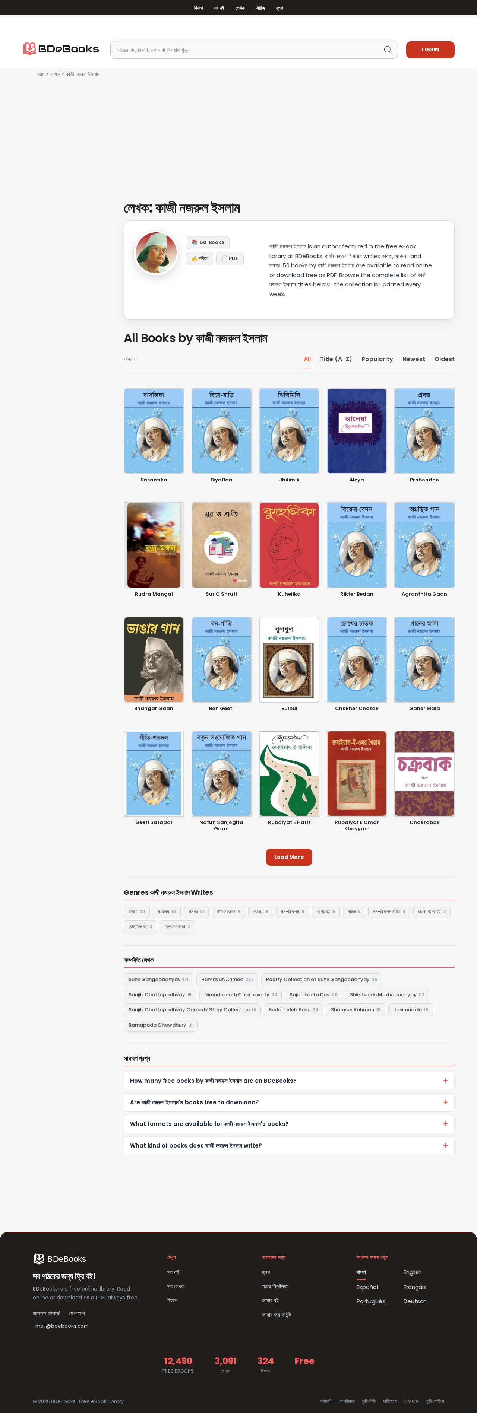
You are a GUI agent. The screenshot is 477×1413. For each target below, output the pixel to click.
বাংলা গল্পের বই (432, 911)
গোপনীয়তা (347, 1401)
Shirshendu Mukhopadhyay (387, 994)
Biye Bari (222, 480)
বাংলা (361, 1272)
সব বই (219, 8)
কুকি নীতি (369, 1401)
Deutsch (415, 1301)
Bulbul (289, 709)
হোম (40, 74)
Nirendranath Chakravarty (240, 994)
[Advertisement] (238, 134)
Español (367, 1287)
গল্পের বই (326, 911)
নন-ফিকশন (292, 911)
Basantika (153, 480)
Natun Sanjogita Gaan (221, 826)
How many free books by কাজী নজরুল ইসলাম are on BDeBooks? (213, 1081)
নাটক (354, 911)
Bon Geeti (221, 709)
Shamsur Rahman (355, 1009)
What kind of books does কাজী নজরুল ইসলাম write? (196, 1145)
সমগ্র (196, 911)
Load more (289, 857)
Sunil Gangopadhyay (159, 979)
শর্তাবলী (325, 1401)
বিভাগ (198, 8)
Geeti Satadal (153, 823)
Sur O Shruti (221, 594)
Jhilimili (289, 480)
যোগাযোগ (77, 1313)
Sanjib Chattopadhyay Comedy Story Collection (192, 1009)
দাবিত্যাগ (390, 1401)
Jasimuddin (410, 1009)
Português (371, 1301)
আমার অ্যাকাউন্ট (276, 1314)
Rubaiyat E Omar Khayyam (357, 826)
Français (415, 1287)
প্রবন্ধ (260, 911)
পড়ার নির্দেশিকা (275, 1286)
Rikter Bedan (356, 594)
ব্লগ (279, 8)
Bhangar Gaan (153, 709)
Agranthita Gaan (424, 594)
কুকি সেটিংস (435, 1401)
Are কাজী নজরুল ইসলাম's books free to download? (194, 1102)
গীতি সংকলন (228, 911)
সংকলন (167, 911)
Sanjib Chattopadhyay (160, 994)
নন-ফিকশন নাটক (389, 911)
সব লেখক (175, 1286)
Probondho (424, 480)
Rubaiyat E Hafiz (289, 823)
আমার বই (270, 1300)
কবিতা (137, 911)
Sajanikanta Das (313, 994)
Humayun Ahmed (227, 979)
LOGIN (430, 49)
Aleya (357, 480)
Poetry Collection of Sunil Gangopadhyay (321, 979)
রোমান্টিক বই (140, 926)
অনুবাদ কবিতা (177, 926)
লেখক (240, 8)
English (413, 1272)
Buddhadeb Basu (293, 1009)
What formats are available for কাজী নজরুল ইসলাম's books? (209, 1124)
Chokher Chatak (357, 709)
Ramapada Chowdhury (161, 1024)
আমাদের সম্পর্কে (46, 1313)
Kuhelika (289, 594)
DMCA (411, 1401)
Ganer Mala (424, 709)
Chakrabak (425, 823)
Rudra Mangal (154, 594)
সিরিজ (260, 8)
